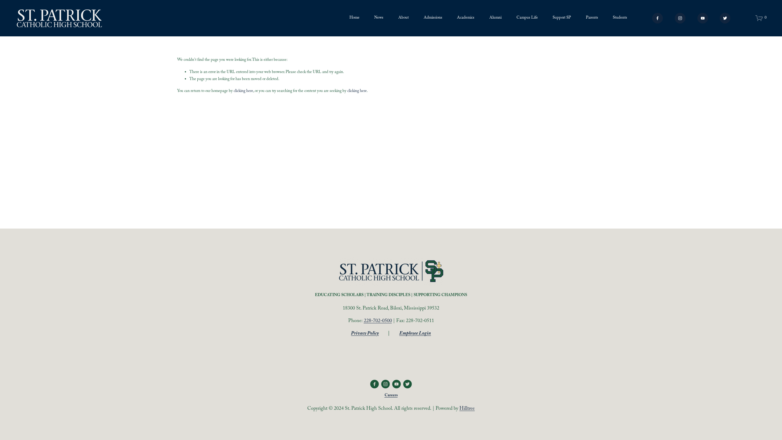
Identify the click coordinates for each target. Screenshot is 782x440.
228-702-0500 (378, 321)
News (378, 18)
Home (354, 18)
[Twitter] (725, 18)
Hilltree (467, 409)
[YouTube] (702, 18)
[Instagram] (680, 18)
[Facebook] (657, 18)
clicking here (243, 91)
